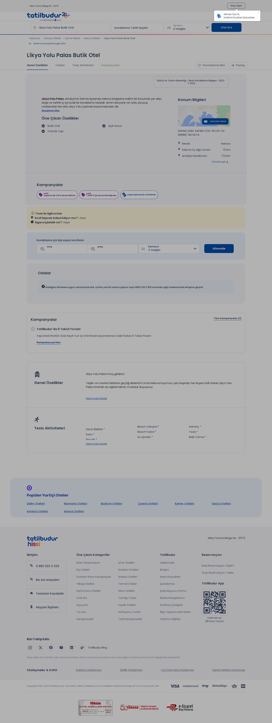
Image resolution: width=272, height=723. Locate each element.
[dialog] (237, 16)
